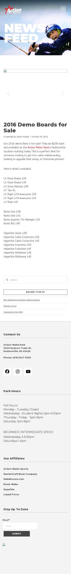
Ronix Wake (10, 484)
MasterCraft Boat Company (20, 474)
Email (6, 520)
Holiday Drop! (10, 306)
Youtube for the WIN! (13, 312)
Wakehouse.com (13, 479)
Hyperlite (8, 489)
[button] (63, 8)
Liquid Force (11, 494)
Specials (9, 137)
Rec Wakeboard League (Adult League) (22, 300)
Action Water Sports (39, 147)
